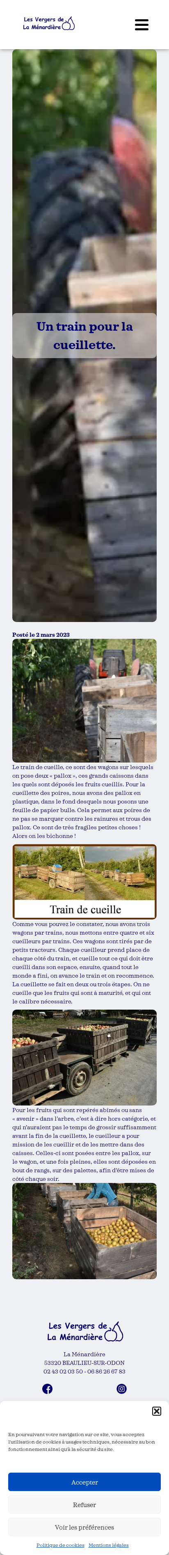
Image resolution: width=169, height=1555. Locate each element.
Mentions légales (109, 1545)
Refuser (84, 1505)
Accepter (84, 1482)
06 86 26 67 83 (106, 1371)
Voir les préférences (84, 1527)
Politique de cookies (60, 1545)
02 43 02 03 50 (63, 1371)
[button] (157, 1411)
